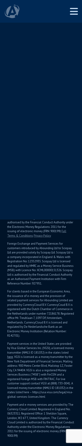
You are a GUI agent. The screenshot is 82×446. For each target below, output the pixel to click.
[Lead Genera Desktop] (12, 11)
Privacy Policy (42, 236)
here (10, 357)
